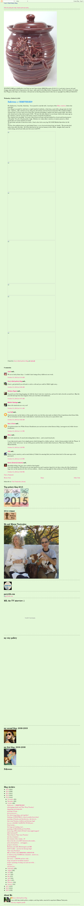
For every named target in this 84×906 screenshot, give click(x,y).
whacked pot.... (11, 866)
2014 (7, 793)
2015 (7, 791)
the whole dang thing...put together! (17, 815)
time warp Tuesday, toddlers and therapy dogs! (21, 821)
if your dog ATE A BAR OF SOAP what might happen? (23, 831)
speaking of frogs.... (12, 811)
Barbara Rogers (12, 391)
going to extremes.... (13, 845)
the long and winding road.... (15, 827)
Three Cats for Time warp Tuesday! (17, 835)
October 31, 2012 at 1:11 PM (16, 431)
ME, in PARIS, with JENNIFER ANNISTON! (20, 852)
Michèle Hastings (13, 402)
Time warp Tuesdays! (13, 850)
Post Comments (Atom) (19, 481)
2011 (7, 886)
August (9, 870)
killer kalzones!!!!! (12, 833)
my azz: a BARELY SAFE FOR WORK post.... (20, 823)
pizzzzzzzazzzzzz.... (12, 813)
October (9, 803)
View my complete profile (18, 902)
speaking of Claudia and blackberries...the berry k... (22, 819)
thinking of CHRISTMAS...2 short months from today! (23, 817)
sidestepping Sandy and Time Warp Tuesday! (20, 807)
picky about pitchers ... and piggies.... (17, 843)
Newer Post (7, 478)
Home (42, 478)
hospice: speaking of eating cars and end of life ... (21, 862)
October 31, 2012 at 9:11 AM (16, 408)
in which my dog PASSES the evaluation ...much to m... (23, 854)
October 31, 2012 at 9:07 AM (16, 398)
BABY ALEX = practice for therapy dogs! (19, 849)
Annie (9, 371)
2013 (7, 795)
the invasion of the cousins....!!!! (16, 839)
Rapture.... (10, 864)
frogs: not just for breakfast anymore (18, 860)
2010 (7, 888)
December (10, 799)
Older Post (77, 478)
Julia (9, 451)
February (10, 882)
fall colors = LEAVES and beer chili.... (18, 858)
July (8, 872)
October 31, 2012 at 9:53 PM (16, 472)
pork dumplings (11, 856)
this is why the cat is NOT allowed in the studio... (21, 841)
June (9, 874)
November (10, 801)
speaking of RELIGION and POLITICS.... (19, 829)
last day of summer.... (13, 837)
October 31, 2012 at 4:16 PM (16, 459)
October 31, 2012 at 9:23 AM (16, 419)
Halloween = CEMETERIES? (16, 805)
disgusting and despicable (14, 809)
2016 (7, 789)
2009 (7, 890)
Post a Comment (9, 475)
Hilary (9, 435)
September (10, 868)
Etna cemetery (61, 106)
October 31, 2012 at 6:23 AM (16, 387)
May (8, 876)
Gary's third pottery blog (15, 381)
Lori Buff (10, 412)
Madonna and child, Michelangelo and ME (19, 847)
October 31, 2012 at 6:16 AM (16, 377)
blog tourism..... (11, 825)
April (9, 878)
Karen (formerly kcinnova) (15, 462)
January (10, 884)
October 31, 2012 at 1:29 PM (16, 447)
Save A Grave (11, 423)
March (9, 880)
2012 (7, 797)
